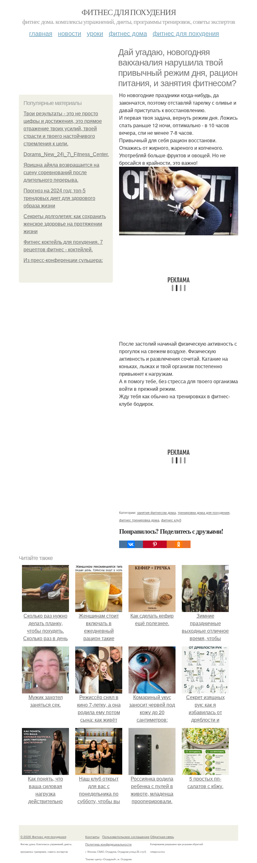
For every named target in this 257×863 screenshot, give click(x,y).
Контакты (92, 836)
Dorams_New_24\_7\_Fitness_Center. (66, 154)
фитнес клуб (171, 519)
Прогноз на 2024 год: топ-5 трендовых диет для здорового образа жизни (59, 198)
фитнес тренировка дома (139, 519)
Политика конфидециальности (108, 844)
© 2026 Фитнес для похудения (43, 836)
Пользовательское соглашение (125, 836)
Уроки (95, 33)
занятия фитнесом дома (156, 512)
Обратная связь (162, 836)
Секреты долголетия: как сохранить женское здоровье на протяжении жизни (65, 224)
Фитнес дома (128, 33)
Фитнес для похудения (128, 12)
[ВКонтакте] (131, 544)
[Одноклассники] (179, 544)
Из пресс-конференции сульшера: (63, 260)
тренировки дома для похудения (203, 512)
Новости (69, 33)
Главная (40, 33)
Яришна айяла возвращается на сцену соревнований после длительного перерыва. (61, 172)
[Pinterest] (155, 544)
